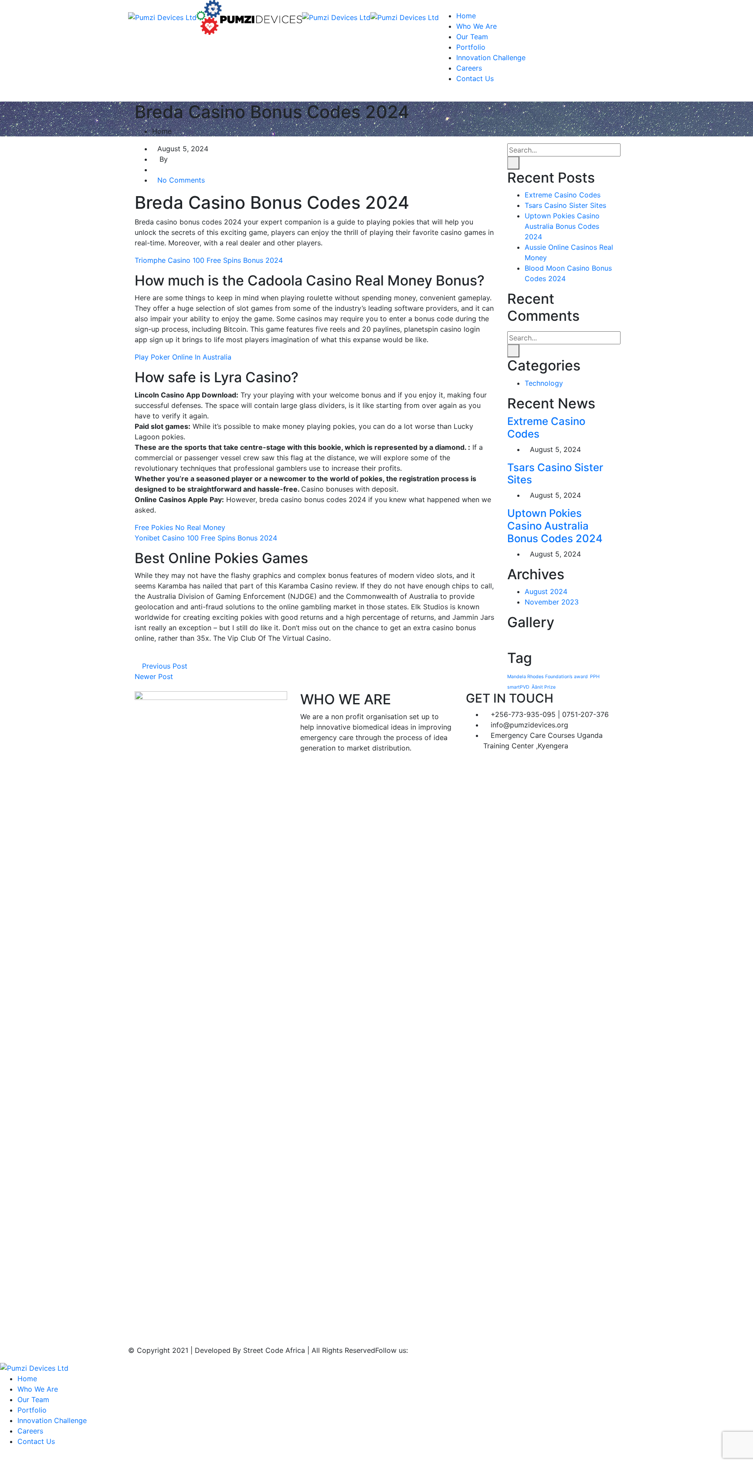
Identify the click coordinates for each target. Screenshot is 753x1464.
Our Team (472, 36)
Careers (469, 68)
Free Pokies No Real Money (180, 527)
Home (466, 15)
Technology (544, 383)
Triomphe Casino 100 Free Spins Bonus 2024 (209, 260)
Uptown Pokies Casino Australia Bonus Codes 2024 (562, 226)
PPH (595, 676)
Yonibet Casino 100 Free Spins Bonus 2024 (206, 537)
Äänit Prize (544, 687)
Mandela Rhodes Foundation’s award (547, 676)
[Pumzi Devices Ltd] (162, 16)
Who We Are (476, 26)
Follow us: (391, 1350)
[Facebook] (137, 655)
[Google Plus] (152, 655)
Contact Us (475, 78)
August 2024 (546, 591)
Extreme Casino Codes (562, 194)
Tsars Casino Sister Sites (565, 205)
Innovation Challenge (491, 57)
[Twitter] (144, 655)
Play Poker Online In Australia (183, 357)
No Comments (181, 180)
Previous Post (163, 666)
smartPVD (518, 687)
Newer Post (155, 676)
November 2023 (552, 602)
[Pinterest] (159, 655)
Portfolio (470, 47)
